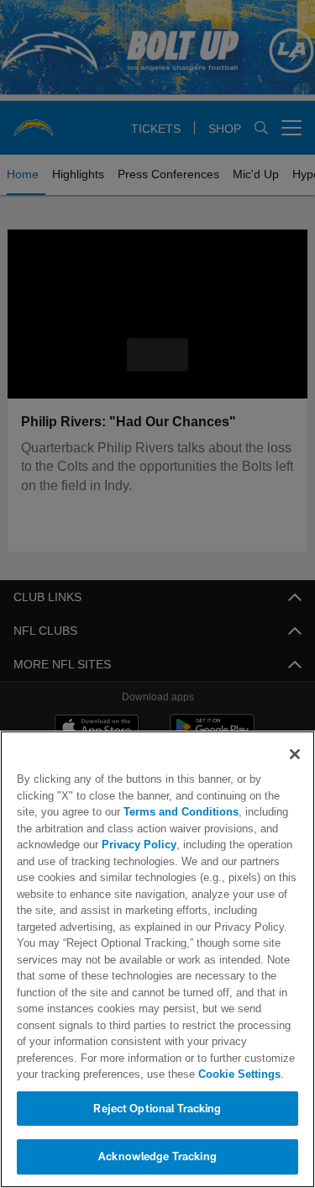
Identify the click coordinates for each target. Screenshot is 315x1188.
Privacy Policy (137, 844)
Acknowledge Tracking (157, 1156)
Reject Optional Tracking (157, 1108)
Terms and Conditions (133, 811)
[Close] (294, 754)
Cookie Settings (168, 1074)
